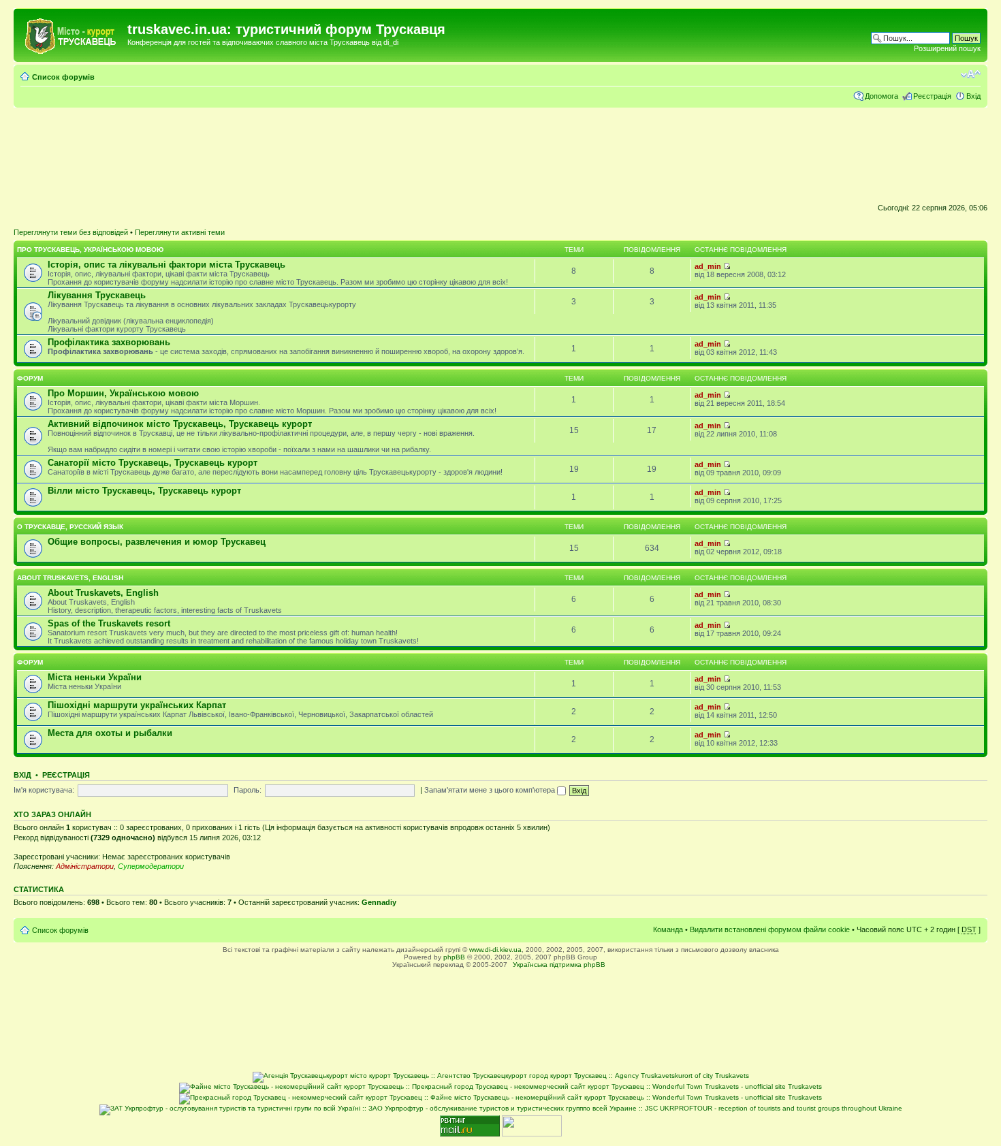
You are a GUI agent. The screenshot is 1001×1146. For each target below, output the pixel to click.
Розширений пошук (947, 48)
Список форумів (63, 77)
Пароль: (247, 790)
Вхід (973, 96)
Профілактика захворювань (109, 342)
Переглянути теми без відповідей (71, 232)
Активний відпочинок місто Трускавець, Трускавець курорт (180, 424)
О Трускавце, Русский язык (70, 526)
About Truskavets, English (70, 578)
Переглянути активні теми (180, 232)
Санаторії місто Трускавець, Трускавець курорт (152, 463)
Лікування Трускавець (97, 295)
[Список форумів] (72, 33)
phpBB (454, 957)
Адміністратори (85, 866)
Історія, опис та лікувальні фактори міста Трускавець (166, 264)
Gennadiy (379, 902)
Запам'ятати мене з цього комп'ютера (490, 790)
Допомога (881, 96)
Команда (668, 929)
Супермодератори (151, 866)
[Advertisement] (500, 153)
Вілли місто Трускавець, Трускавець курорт (144, 491)
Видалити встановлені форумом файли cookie (770, 929)
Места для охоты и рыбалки (110, 733)
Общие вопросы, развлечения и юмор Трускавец (157, 542)
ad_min (708, 266)
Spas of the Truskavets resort (109, 623)
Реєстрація (932, 96)
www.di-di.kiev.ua (495, 949)
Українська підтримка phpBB (559, 964)
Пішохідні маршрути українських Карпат (137, 705)
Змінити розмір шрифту (971, 74)
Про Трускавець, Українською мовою (90, 249)
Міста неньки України (95, 677)
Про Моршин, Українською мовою (123, 393)
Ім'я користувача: (44, 790)
